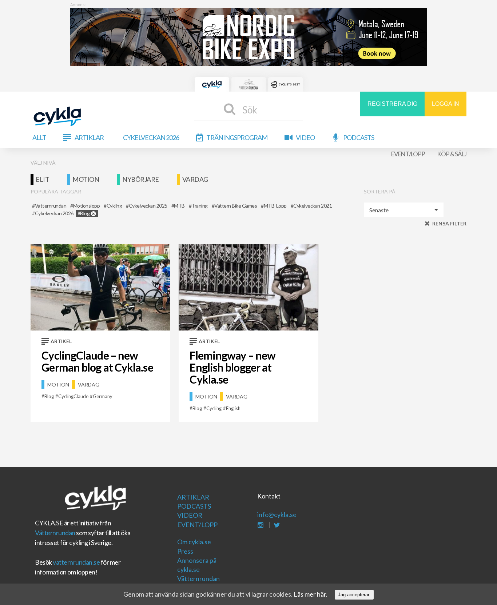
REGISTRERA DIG (392, 104)
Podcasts (358, 137)
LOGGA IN (445, 104)
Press (185, 551)
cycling (214, 408)
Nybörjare (140, 179)
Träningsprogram (236, 137)
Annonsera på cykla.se (196, 564)
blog (49, 396)
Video (305, 137)
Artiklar (89, 137)
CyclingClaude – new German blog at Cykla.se (97, 361)
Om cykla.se (194, 542)
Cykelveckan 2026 (151, 137)
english (233, 408)
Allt (39, 137)
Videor (189, 515)
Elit (42, 179)
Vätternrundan (55, 533)
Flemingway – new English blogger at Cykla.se (232, 367)
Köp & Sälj (451, 154)
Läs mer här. (310, 594)
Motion (85, 179)
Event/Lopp (408, 154)
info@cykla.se (277, 514)
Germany (102, 396)
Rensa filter (449, 223)
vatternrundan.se (76, 562)
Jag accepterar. (354, 594)
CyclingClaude (73, 396)
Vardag (195, 179)
